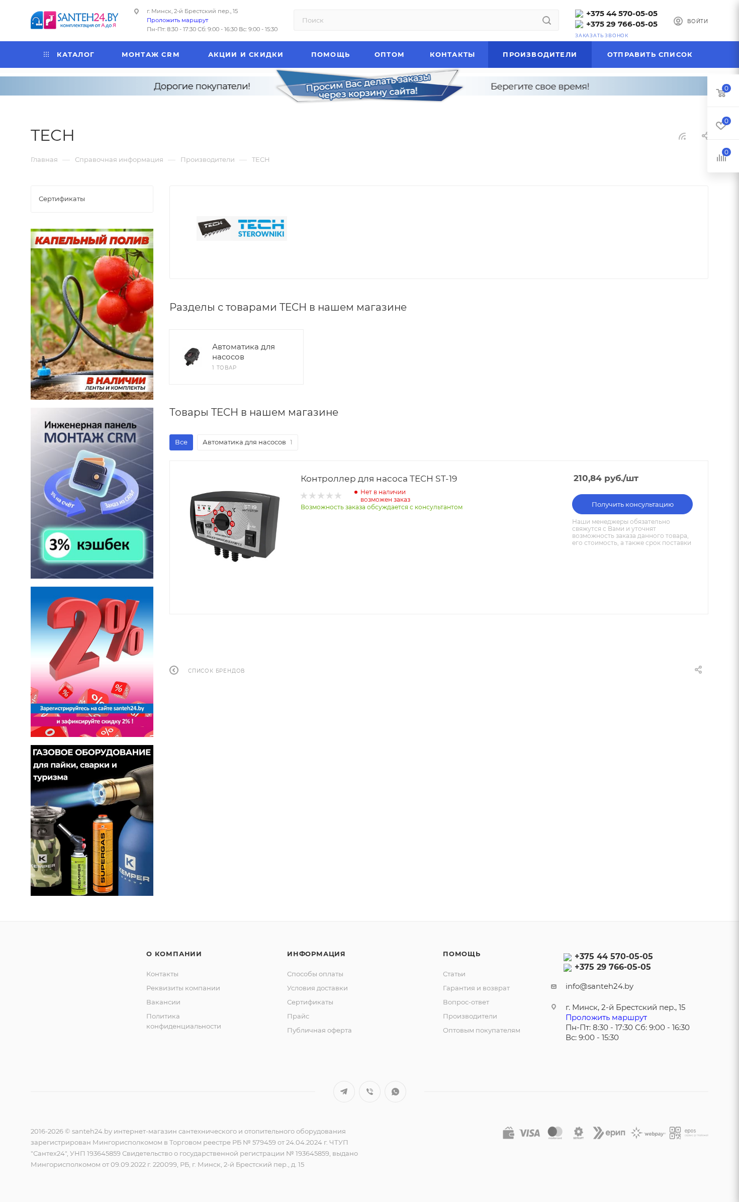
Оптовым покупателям (481, 1030)
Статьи (454, 974)
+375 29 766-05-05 (622, 24)
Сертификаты (310, 1002)
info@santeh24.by (599, 986)
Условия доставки (317, 988)
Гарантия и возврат (476, 988)
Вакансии (163, 1002)
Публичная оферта (319, 1030)
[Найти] (546, 20)
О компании (174, 954)
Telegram (344, 1091)
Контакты (162, 974)
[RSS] (682, 136)
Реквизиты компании (183, 988)
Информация (316, 954)
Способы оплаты (315, 974)
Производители (470, 1016)
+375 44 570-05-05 (622, 13)
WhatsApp (395, 1091)
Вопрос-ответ (466, 1002)
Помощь (462, 954)
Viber (370, 1091)
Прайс (298, 1016)
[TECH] (242, 228)
